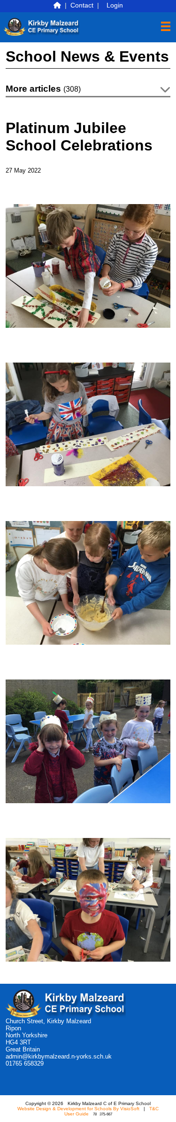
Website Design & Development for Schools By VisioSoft (78, 1108)
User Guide (76, 1113)
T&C (154, 1108)
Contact (81, 5)
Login (115, 5)
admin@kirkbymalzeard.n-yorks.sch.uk (59, 1056)
